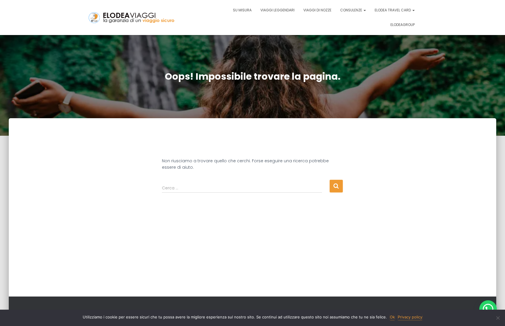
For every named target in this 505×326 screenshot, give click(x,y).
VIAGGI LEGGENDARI (277, 10)
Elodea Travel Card (393, 10)
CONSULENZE (351, 10)
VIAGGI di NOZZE (317, 10)
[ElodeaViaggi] (144, 17)
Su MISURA (242, 10)
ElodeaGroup (402, 24)
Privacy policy (410, 317)
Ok (392, 317)
